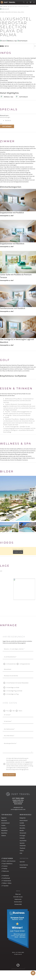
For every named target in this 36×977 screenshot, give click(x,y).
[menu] (34, 2)
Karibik (22, 823)
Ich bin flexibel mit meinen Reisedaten (17, 683)
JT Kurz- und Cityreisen (8, 861)
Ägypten (3, 818)
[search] (24, 2)
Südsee (3, 835)
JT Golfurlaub (5, 878)
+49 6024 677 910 (18, 807)
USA (21, 853)
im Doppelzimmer (25, 664)
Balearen (4, 820)
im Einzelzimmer (11, 664)
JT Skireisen (5, 876)
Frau (7, 711)
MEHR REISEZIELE (25, 815)
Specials (22, 862)
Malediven (4, 830)
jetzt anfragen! (7, 126)
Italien (3, 825)
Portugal (22, 835)
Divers (20, 711)
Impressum (18, 899)
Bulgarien (23, 818)
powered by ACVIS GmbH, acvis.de (18, 969)
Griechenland (5, 823)
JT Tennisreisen (6, 881)
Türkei (22, 851)
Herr (14, 711)
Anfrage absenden (9, 775)
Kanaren (3, 828)
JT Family (4, 869)
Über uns (18, 894)
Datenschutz (18, 902)
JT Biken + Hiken (6, 883)
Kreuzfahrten (24, 865)
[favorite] (31, 2)
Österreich (23, 833)
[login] (27, 2)
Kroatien (22, 825)
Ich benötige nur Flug (12, 694)
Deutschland (23, 820)
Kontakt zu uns (18, 897)
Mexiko (22, 830)
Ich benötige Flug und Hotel (14, 691)
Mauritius (4, 833)
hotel (5, 6)
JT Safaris (4, 866)
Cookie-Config (18, 552)
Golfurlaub (23, 867)
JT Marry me (5, 871)
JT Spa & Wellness (6, 864)
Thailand (22, 848)
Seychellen (23, 841)
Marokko (22, 828)
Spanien (22, 843)
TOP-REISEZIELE (6, 815)
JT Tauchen (4, 886)
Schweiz (22, 838)
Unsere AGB (18, 904)
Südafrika (23, 845)
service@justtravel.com (18, 809)
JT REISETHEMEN (7, 858)
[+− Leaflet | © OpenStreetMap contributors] (18, 594)
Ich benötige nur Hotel (12, 687)
